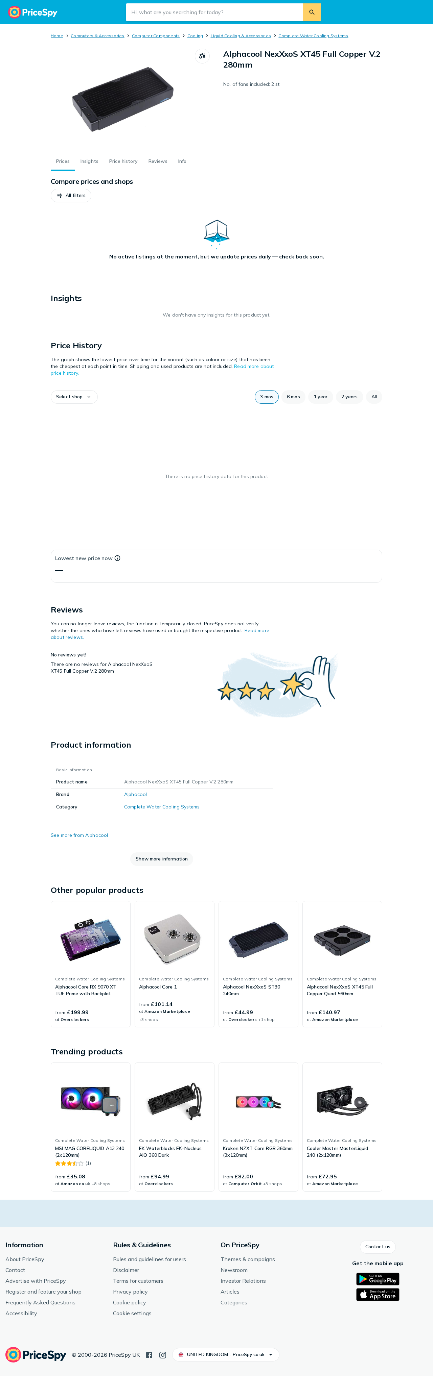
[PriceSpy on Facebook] (149, 1354)
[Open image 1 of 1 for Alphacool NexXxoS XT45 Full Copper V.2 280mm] (123, 99)
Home (57, 35)
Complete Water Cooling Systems (313, 35)
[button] (71, 195)
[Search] (312, 12)
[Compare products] (202, 56)
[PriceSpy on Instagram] (163, 1354)
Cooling (195, 35)
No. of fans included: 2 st (251, 84)
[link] (91, 964)
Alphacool (135, 794)
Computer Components (156, 35)
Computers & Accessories (97, 35)
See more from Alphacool (79, 835)
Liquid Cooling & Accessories (241, 35)
